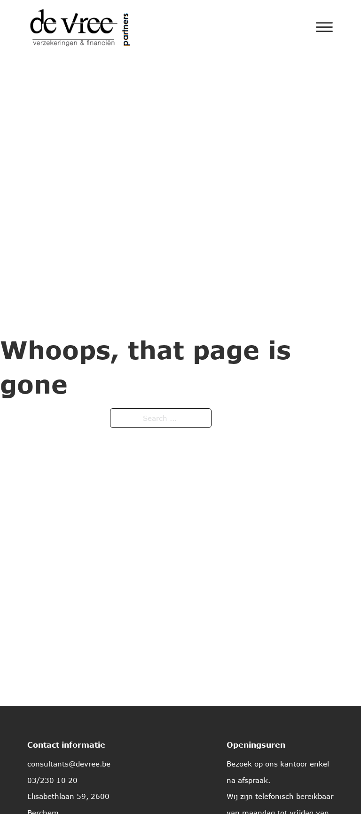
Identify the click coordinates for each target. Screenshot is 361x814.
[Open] (324, 27)
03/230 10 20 (52, 780)
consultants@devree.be (68, 763)
